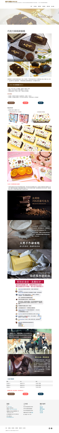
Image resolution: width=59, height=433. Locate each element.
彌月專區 (39, 6)
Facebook (41, 411)
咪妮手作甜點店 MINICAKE (11, 1)
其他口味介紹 (11, 102)
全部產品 (35, 6)
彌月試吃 (40, 102)
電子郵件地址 (51, 428)
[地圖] (32, 412)
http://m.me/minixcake (13, 409)
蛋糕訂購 (48, 6)
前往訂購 (25, 102)
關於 (31, 6)
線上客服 (52, 6)
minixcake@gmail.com (10, 417)
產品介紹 (41, 406)
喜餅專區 (43, 6)
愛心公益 (41, 410)
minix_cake (10, 406)
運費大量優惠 (42, 409)
